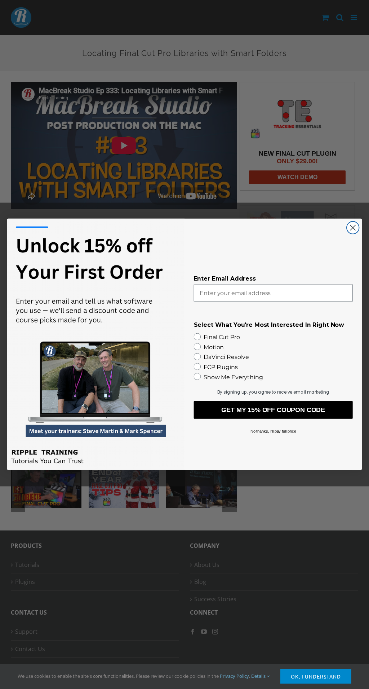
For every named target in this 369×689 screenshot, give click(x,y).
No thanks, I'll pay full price (273, 431)
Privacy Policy (234, 676)
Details (259, 676)
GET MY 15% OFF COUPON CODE (273, 410)
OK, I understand (316, 676)
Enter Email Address (225, 278)
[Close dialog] (353, 228)
